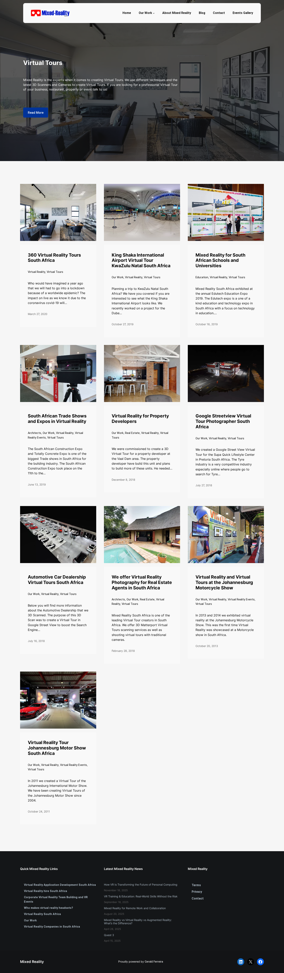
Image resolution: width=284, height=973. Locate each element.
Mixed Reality (32, 961)
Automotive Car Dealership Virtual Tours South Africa (57, 579)
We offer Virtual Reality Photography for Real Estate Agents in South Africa (142, 582)
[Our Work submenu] (154, 13)
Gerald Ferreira (154, 961)
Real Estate (132, 433)
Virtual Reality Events (241, 599)
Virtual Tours (55, 272)
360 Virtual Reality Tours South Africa (54, 258)
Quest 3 (109, 935)
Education (202, 277)
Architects (34, 433)
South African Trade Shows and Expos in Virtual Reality (57, 418)
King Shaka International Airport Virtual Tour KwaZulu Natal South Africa (141, 261)
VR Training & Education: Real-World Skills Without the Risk (141, 896)
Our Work (117, 277)
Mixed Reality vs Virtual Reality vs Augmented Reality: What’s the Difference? (138, 921)
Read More (35, 112)
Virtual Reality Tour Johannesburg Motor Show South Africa (57, 748)
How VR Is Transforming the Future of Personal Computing (140, 884)
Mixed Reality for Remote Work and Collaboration (135, 908)
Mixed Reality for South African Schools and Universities (220, 261)
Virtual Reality (36, 272)
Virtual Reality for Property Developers (140, 418)
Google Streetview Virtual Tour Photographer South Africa (223, 421)
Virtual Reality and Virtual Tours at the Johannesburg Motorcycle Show (224, 582)
